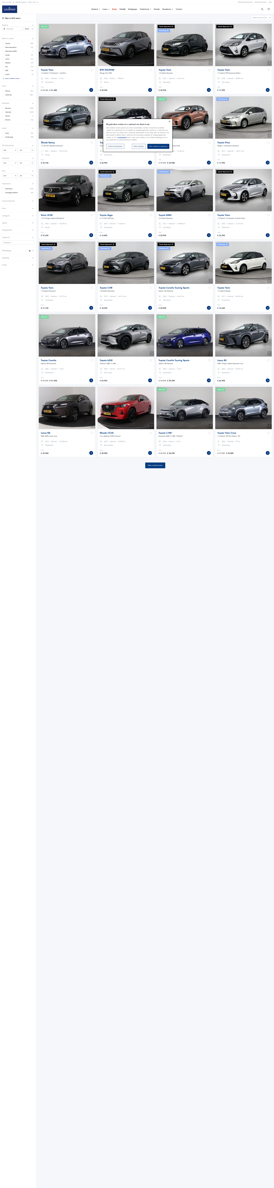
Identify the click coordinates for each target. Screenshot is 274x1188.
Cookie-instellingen (115, 146)
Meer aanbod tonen (155, 465)
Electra (7, 120)
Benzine (8, 108)
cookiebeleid (122, 137)
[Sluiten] (169, 121)
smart (7, 74)
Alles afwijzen (139, 146)
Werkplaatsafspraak (245, 2)
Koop (42, 87)
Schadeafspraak (260, 2)
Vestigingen (132, 9)
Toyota (7, 43)
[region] (138, 135)
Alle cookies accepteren (158, 146)
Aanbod (94, 9)
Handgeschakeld (11, 193)
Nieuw (7, 91)
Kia (6, 67)
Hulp (270, 2)
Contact (179, 9)
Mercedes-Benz (10, 47)
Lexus (7, 59)
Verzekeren (166, 9)
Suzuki (7, 55)
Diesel (7, 116)
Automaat (8, 189)
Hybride (8, 112)
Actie (7, 133)
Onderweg (9, 137)
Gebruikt (8, 95)
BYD (6, 70)
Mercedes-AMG (11, 51)
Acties (114, 9)
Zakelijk (122, 9)
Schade (157, 9)
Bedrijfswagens (21, 2)
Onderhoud (144, 9)
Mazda (7, 63)
